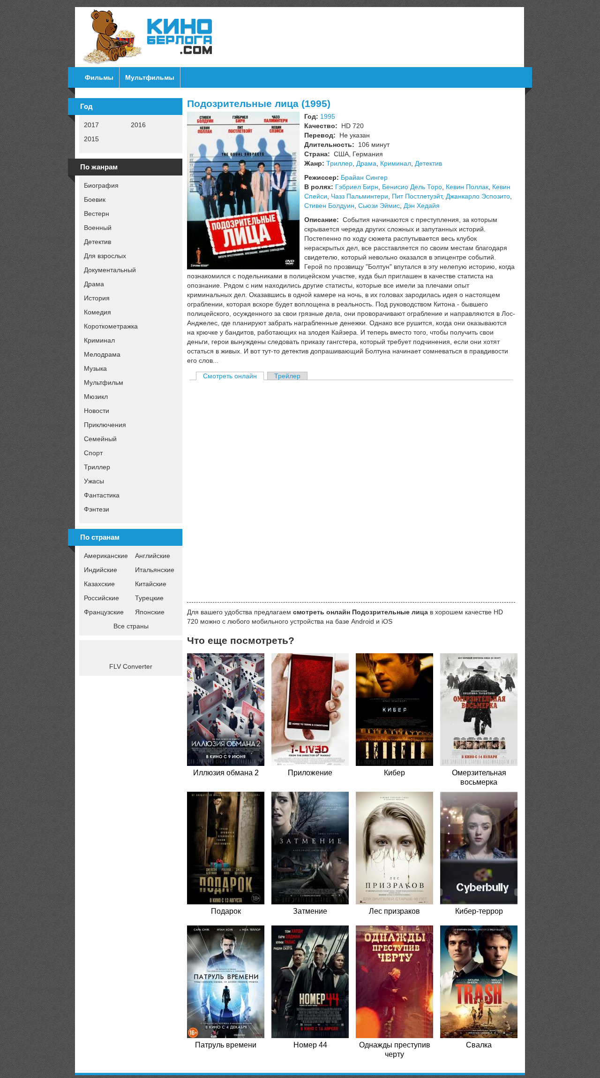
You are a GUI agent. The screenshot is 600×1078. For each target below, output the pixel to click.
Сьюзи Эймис (379, 205)
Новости (96, 410)
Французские (104, 612)
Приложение (310, 773)
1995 (327, 116)
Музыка (95, 368)
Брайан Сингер (364, 177)
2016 (138, 125)
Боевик (94, 199)
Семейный (100, 439)
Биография (101, 185)
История (97, 298)
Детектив (97, 241)
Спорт (93, 453)
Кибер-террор (479, 911)
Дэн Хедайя (422, 205)
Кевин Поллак (467, 187)
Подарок (226, 911)
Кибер (394, 773)
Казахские (99, 584)
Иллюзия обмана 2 (226, 773)
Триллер (97, 467)
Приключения (105, 424)
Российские (101, 598)
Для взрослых (105, 256)
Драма (94, 284)
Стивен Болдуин (329, 205)
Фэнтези (96, 509)
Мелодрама (102, 354)
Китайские (150, 584)
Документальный (110, 270)
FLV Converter (130, 666)
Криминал (99, 340)
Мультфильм (103, 382)
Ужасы (94, 481)
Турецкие (149, 598)
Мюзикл (96, 396)
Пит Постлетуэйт (417, 196)
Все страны (131, 626)
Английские (152, 555)
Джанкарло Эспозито (478, 196)
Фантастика (102, 495)
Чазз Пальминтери (359, 196)
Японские (150, 612)
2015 (91, 139)
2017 (91, 125)
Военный (98, 227)
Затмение (310, 911)
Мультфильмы (149, 77)
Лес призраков (394, 911)
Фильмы (99, 77)
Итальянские (154, 569)
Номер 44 (310, 1045)
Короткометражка (111, 326)
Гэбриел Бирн (356, 187)
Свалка (479, 1045)
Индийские (100, 569)
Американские (106, 555)
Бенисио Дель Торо (412, 187)
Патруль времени (225, 1045)
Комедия (97, 312)
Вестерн (96, 213)
